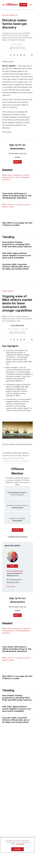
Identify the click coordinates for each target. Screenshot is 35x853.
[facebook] (11, 55)
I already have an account (17, 537)
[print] (32, 55)
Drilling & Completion (10, 15)
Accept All (17, 849)
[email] (24, 55)
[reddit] (21, 55)
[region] (17, 845)
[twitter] (17, 55)
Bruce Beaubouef (17, 325)
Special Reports (8, 291)
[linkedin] (14, 55)
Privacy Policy (20, 844)
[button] (3, 4)
